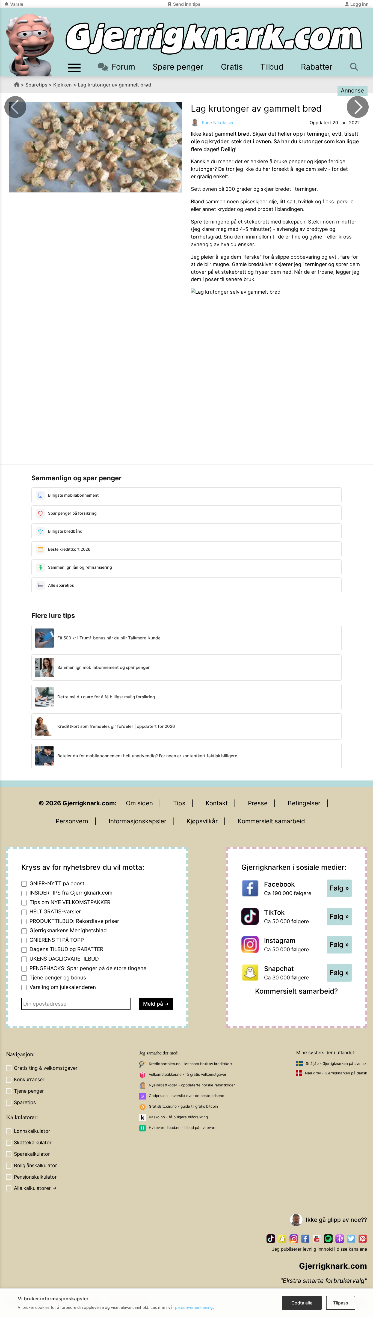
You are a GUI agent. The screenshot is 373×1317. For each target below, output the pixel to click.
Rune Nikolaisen (218, 122)
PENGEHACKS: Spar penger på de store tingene (87, 968)
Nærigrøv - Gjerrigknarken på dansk (336, 1073)
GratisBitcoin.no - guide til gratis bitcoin (183, 1106)
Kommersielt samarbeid (271, 821)
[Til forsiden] (214, 38)
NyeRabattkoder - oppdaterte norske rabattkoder (192, 1085)
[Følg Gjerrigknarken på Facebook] (305, 1238)
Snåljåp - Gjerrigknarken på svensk (336, 1063)
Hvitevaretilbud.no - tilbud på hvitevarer (183, 1127)
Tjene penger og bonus (57, 977)
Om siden (139, 803)
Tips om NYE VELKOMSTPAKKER (69, 902)
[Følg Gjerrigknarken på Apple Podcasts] (339, 1238)
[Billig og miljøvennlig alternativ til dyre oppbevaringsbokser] (358, 107)
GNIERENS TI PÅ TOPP (56, 940)
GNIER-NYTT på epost (56, 883)
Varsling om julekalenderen (62, 987)
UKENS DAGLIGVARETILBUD (64, 958)
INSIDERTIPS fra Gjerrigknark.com (71, 892)
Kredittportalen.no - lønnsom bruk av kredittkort (190, 1064)
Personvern (72, 821)
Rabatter (317, 66)
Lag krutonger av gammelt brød (114, 85)
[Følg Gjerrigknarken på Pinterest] (362, 1238)
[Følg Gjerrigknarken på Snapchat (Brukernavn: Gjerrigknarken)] (282, 1238)
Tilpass (340, 1303)
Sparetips (36, 85)
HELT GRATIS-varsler (55, 911)
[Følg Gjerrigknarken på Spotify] (328, 1238)
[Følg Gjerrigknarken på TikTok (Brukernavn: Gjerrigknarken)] (271, 1238)
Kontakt (217, 803)
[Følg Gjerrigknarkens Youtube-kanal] (316, 1238)
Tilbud (271, 66)
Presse (258, 803)
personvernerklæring (194, 1307)
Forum (123, 66)
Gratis (232, 66)
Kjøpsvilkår (202, 821)
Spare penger (178, 66)
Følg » (339, 888)
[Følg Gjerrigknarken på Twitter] (351, 1238)
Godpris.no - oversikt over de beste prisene (186, 1095)
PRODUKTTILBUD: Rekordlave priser (74, 921)
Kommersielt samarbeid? (296, 991)
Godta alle (301, 1303)
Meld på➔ (156, 1003)
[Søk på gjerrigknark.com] (354, 67)
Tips (179, 803)
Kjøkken (62, 85)
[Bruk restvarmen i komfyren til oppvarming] (15, 107)
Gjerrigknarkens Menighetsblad (68, 930)
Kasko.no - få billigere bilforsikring (178, 1117)
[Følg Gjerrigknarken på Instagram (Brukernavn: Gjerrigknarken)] (293, 1238)
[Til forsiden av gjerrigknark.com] (30, 45)
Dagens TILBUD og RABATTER (66, 949)
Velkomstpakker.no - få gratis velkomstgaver (187, 1074)
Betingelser (304, 803)
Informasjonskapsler (137, 821)
